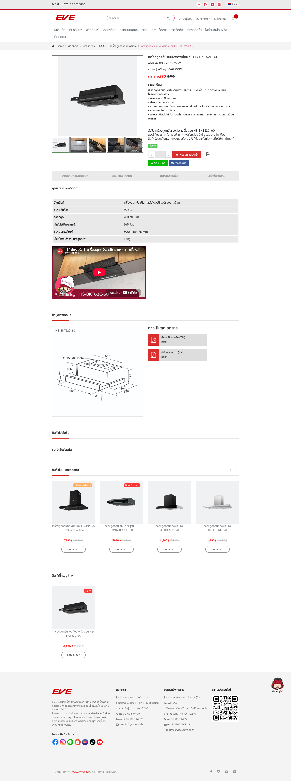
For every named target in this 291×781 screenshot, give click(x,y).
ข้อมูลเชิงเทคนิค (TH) (173, 339)
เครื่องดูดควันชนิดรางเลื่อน (123, 46)
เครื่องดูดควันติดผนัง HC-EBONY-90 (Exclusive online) (73, 528)
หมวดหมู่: (152, 69)
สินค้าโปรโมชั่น (169, 176)
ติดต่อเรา (60, 38)
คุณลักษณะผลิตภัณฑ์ (75, 176)
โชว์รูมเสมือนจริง (216, 31)
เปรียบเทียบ (220, 19)
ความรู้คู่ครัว (159, 31)
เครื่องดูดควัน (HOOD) (95, 46)
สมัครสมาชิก (203, 19)
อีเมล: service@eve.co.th (180, 730)
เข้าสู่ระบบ (187, 19)
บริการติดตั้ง (194, 31)
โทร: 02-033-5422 (176, 719)
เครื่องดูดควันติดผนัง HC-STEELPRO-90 (217, 528)
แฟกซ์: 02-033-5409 (131, 719)
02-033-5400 (77, 4)
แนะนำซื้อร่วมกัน (215, 176)
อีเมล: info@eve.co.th (131, 725)
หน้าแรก (60, 46)
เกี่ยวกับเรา (75, 31)
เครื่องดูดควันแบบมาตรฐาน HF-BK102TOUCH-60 (121, 528)
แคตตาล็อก (109, 31)
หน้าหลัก (59, 31)
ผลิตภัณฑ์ (92, 31)
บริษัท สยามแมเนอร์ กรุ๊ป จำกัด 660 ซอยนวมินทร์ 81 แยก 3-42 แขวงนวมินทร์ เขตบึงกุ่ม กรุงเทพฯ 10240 (137, 703)
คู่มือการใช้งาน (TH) (172, 355)
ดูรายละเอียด (73, 549)
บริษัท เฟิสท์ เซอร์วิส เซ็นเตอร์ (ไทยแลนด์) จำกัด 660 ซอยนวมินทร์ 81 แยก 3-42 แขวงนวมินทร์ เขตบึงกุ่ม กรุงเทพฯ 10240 (185, 706)
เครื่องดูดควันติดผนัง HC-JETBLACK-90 (169, 528)
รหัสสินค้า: (153, 63)
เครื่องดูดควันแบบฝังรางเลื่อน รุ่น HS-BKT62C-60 (73, 633)
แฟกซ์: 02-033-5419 (178, 725)
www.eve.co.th (81, 771)
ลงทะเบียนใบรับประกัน (134, 31)
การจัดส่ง (176, 31)
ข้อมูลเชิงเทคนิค (122, 176)
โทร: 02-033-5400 (129, 714)
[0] (233, 19)
